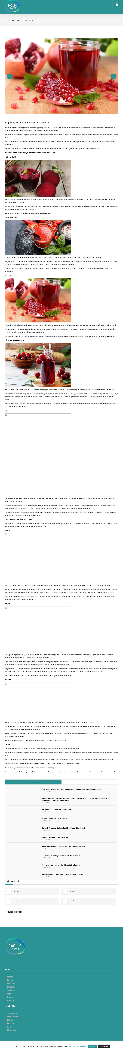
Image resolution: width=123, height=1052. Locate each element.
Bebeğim (11, 987)
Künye (10, 1020)
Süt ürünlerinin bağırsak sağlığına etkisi (57, 809)
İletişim (10, 1023)
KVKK (10, 1027)
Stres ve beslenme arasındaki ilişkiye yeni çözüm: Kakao (63, 874)
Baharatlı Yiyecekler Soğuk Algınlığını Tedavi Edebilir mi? (63, 828)
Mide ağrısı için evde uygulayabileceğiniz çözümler (61, 865)
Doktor (10, 980)
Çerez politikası (80, 1046)
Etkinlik (10, 1000)
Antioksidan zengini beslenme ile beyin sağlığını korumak (63, 846)
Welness (11, 990)
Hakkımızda (12, 1017)
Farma (10, 997)
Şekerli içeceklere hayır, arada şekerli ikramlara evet (61, 856)
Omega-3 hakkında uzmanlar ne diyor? (56, 837)
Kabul (92, 1046)
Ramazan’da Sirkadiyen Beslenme (54, 819)
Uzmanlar (11, 1030)
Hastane (11, 984)
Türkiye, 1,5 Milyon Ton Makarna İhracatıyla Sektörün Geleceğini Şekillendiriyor (71, 789)
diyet (19, 20)
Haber (10, 977)
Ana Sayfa (10, 20)
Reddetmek (104, 1046)
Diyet (33, 782)
